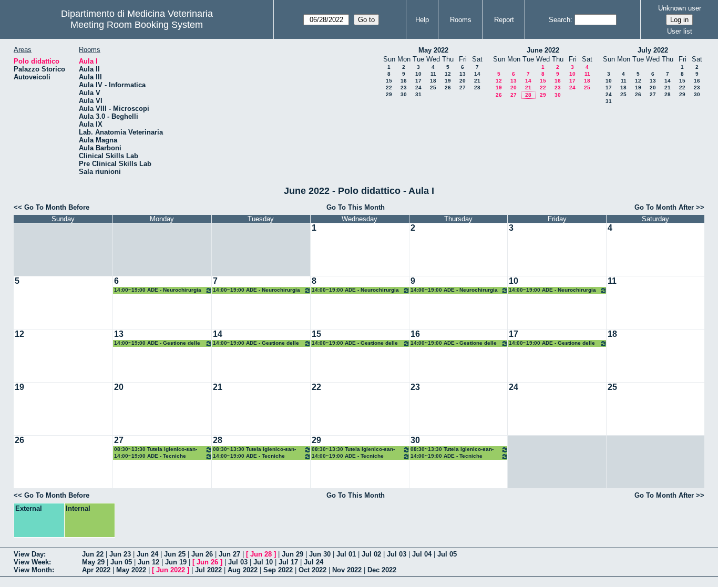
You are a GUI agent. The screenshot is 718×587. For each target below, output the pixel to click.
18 (433, 81)
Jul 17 (288, 562)
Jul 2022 (208, 570)
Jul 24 (313, 562)
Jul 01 (346, 554)
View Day (29, 554)
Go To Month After (664, 207)
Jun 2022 (170, 570)
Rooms (460, 20)
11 (433, 74)
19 (448, 81)
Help (422, 20)
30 (404, 94)
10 (418, 74)
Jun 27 (229, 554)
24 (418, 87)
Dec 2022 (381, 570)
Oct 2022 (312, 570)
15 (389, 81)
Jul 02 (371, 554)
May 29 (93, 562)
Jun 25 (175, 554)
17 (418, 81)
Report (504, 20)
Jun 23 (120, 554)
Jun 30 (320, 554)
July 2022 (653, 50)
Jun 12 (148, 562)
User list (679, 31)
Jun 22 (93, 554)
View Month (33, 570)
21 (477, 81)
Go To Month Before (56, 207)
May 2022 (433, 50)
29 (389, 94)
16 (404, 81)
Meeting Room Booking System (136, 24)
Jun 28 (261, 554)
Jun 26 (202, 554)
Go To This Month (355, 207)
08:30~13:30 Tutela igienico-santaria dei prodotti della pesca (155, 449)
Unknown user (679, 8)
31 (418, 94)
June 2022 (543, 50)
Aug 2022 (243, 570)
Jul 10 (263, 562)
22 (389, 87)
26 (448, 87)
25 (433, 87)
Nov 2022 (347, 570)
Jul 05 (447, 554)
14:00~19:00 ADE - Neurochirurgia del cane (157, 290)
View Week (31, 562)
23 (404, 87)
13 (462, 74)
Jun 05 (121, 562)
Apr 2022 (96, 570)
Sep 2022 (278, 570)
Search (559, 20)
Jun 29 (292, 554)
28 (477, 87)
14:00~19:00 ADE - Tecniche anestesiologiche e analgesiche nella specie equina (155, 456)
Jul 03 (396, 554)
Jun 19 (176, 562)
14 (477, 74)
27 (462, 87)
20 (462, 81)
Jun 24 (147, 554)
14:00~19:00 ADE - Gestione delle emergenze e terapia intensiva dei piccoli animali (157, 343)
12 (448, 74)
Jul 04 (422, 554)
